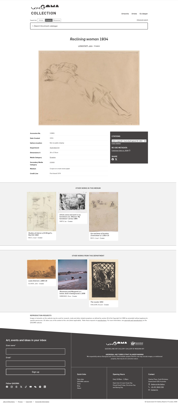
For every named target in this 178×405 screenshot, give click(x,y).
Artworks (125, 13)
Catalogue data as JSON (120, 150)
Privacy (20, 402)
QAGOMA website (83, 381)
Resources (56, 20)
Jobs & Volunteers (9, 402)
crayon (52, 162)
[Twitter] (116, 159)
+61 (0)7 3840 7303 (157, 387)
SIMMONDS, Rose (65, 296)
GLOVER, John (33, 284)
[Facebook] (113, 159)
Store (79, 384)
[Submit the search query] (31, 26)
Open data (80, 379)
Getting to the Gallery (158, 384)
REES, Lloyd (32, 238)
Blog (78, 386)
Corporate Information (42, 402)
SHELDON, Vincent (96, 305)
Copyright (29, 402)
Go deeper (144, 13)
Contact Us (154, 390)
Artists (134, 13)
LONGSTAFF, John (85, 46)
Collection (43, 13)
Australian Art (55, 148)
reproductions (102, 320)
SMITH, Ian (63, 221)
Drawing (53, 157)
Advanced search (142, 20)
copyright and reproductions (133, 320)
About (79, 388)
